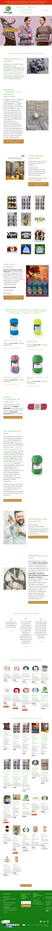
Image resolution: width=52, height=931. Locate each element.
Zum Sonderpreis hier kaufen (35, 349)
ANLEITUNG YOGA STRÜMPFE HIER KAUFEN (38, 184)
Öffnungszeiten (7, 904)
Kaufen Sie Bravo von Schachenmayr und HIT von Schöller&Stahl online (12, 449)
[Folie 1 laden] (24, 651)
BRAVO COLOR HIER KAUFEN (10, 384)
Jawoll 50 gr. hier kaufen (13, 417)
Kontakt (5, 912)
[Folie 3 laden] (26, 651)
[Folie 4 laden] (28, 651)
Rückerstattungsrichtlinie (10, 910)
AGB (4, 900)
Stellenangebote (37, 902)
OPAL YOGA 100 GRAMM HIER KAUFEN (13, 297)
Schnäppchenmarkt (38, 903)
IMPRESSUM (6, 897)
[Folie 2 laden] (25, 651)
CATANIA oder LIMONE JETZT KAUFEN (15, 33)
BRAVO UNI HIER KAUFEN (33, 385)
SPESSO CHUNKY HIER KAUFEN (38, 602)
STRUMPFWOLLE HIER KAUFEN (38, 537)
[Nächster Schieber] (29, 44)
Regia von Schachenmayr (41, 528)
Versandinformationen (9, 902)
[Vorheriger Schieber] (19, 44)
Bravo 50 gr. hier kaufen (12, 500)
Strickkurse (36, 900)
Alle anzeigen (26, 885)
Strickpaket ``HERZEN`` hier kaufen (13, 141)
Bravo (5, 440)
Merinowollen (7, 73)
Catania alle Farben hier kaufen (12, 347)
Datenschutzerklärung (9, 899)
